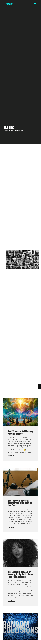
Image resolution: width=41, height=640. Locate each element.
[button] (28, 3)
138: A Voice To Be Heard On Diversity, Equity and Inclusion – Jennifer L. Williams (20, 574)
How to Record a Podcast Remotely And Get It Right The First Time (20, 503)
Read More (11, 455)
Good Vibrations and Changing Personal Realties (20, 432)
